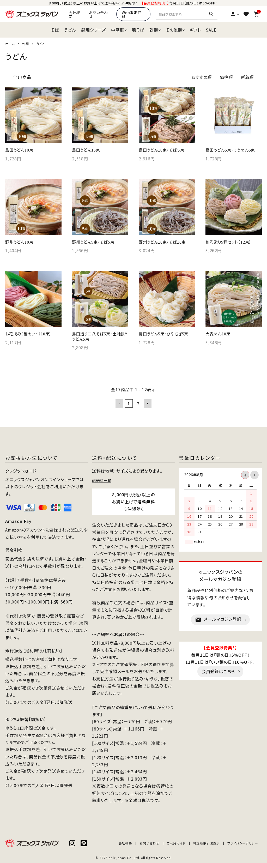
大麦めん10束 (217, 333)
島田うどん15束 (86, 150)
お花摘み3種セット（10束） (28, 333)
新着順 (247, 77)
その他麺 (174, 30)
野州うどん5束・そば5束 (93, 242)
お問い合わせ (98, 14)
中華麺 (117, 30)
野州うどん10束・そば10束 (162, 242)
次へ (147, 403)
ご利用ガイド (176, 843)
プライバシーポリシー (242, 843)
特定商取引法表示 (206, 843)
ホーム (10, 43)
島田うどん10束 (19, 150)
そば (55, 30)
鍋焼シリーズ (93, 30)
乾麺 (153, 30)
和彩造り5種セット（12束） (228, 242)
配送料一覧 (101, 480)
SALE (211, 30)
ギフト (195, 30)
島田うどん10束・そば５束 (161, 150)
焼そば (138, 30)
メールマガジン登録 (218, 619)
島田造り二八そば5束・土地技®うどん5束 (99, 336)
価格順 (226, 77)
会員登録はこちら (218, 671)
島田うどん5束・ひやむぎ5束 (163, 333)
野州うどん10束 (19, 242)
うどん (70, 30)
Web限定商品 (132, 14)
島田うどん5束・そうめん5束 (230, 150)
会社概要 (74, 14)
